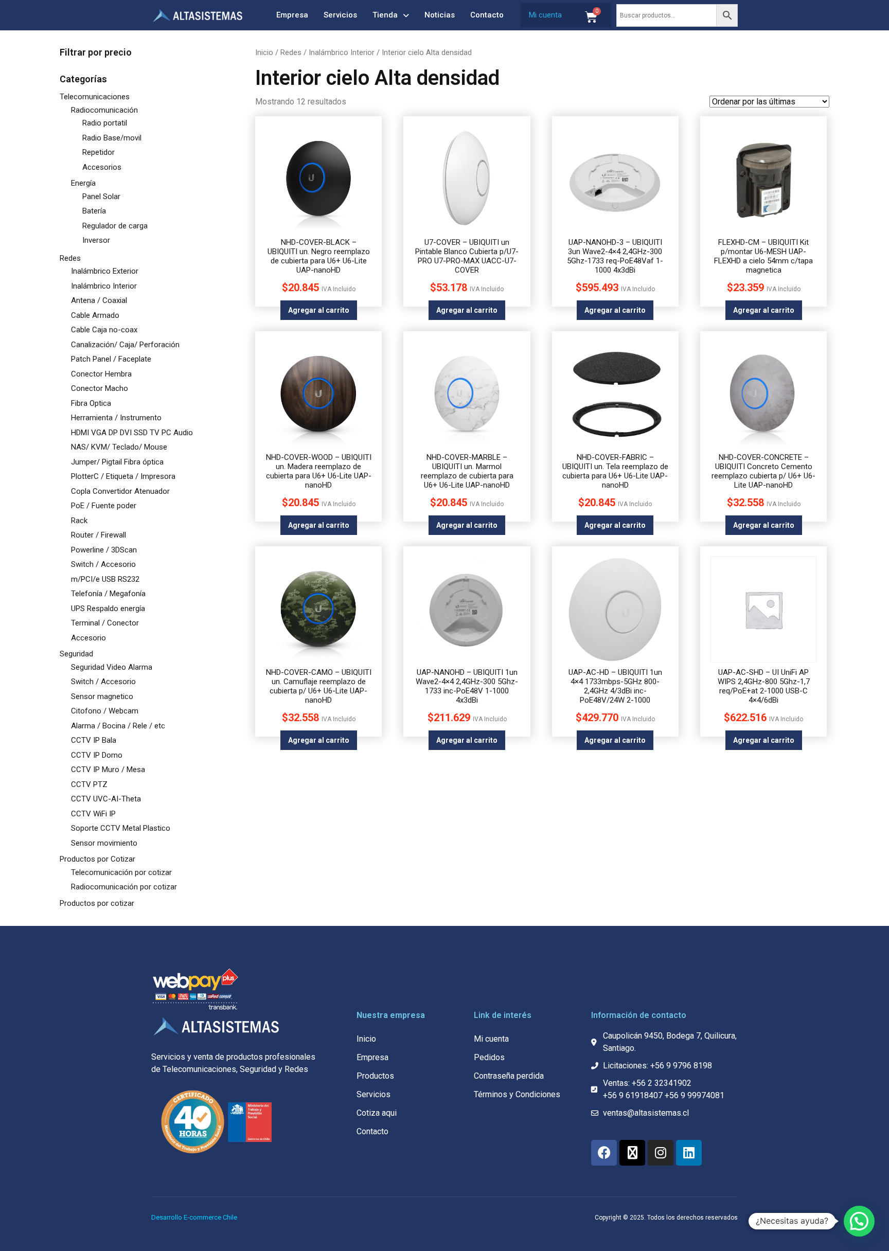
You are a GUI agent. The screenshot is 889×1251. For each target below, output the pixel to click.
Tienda (385, 15)
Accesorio (88, 637)
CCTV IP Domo (96, 755)
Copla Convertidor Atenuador (120, 491)
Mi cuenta (545, 15)
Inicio (264, 52)
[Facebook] (604, 1153)
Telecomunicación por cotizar (121, 872)
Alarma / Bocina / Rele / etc (118, 725)
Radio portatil (104, 123)
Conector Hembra (101, 374)
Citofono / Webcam (104, 711)
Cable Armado (95, 315)
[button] (859, 1221)
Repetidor (98, 152)
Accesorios (101, 167)
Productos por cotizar (97, 903)
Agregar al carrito (318, 310)
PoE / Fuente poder (103, 505)
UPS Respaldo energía (108, 608)
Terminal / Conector (105, 623)
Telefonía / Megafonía (108, 593)
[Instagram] (660, 1153)
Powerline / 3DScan (104, 550)
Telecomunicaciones (95, 96)
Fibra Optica (91, 403)
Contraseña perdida (509, 1076)
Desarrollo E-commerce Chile (194, 1217)
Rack (79, 520)
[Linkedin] (689, 1153)
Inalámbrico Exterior (104, 271)
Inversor (96, 240)
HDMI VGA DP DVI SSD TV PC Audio (132, 432)
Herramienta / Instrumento (116, 417)
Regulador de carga (115, 225)
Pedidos (489, 1057)
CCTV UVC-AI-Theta (106, 798)
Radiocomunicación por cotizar (124, 886)
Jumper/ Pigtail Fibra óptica (117, 462)
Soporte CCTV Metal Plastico (120, 828)
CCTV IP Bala (93, 740)
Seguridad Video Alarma (111, 667)
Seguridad (76, 653)
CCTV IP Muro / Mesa (108, 769)
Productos (375, 1076)
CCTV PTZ (89, 784)
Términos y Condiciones (517, 1094)
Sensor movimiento (104, 843)
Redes (70, 258)
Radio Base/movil (111, 137)
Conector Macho (99, 388)
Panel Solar (101, 196)
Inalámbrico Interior (104, 286)
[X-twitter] (632, 1153)
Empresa (292, 15)
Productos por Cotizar (97, 859)
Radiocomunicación (104, 110)
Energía (83, 183)
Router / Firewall (98, 535)
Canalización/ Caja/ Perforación (125, 344)
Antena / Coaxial (99, 300)
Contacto (487, 15)
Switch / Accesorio (103, 564)
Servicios (340, 15)
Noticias (439, 15)
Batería (94, 211)
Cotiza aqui (377, 1113)
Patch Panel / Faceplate (111, 359)
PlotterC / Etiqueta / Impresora (123, 476)
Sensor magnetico (102, 696)
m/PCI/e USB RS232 (105, 579)
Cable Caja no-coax (104, 329)
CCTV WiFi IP (93, 813)
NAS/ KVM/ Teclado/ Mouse (119, 447)
